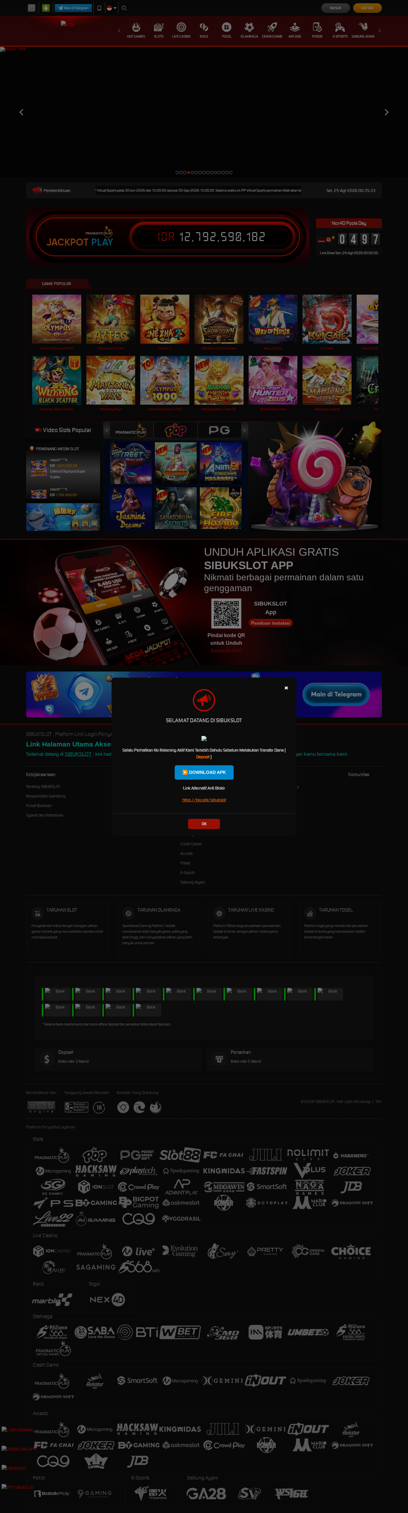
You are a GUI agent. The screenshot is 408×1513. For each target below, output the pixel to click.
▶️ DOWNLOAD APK (204, 772)
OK (204, 823)
